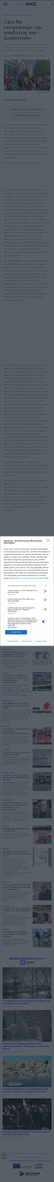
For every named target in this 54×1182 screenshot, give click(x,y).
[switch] (44, 591)
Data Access (27, 641)
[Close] (49, 541)
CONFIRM (16, 632)
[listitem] (27, 585)
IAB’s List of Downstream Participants (30, 578)
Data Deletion (12, 641)
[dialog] (27, 591)
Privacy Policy (41, 641)
